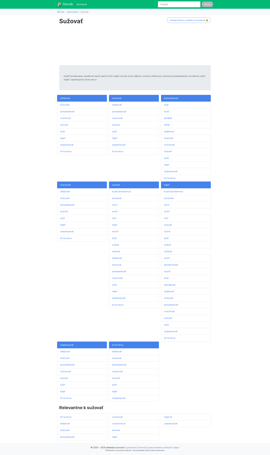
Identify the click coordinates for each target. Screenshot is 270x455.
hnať (166, 105)
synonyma (131, 447)
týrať (114, 238)
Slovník (67, 4)
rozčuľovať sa (118, 423)
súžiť (62, 131)
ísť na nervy (66, 151)
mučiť (114, 211)
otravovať (64, 105)
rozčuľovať (65, 118)
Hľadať (207, 4)
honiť (166, 111)
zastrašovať (169, 285)
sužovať (64, 125)
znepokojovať (66, 145)
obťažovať (65, 98)
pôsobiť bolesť (171, 265)
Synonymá (82, 4)
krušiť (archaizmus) (121, 191)
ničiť (114, 218)
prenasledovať (67, 111)
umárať (115, 245)
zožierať (116, 251)
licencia (142, 447)
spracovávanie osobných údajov (163, 447)
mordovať (116, 198)
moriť (114, 205)
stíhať (166, 125)
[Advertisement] (135, 45)
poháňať (168, 118)
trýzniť (115, 231)
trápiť (62, 138)
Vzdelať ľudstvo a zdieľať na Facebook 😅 (189, 20)
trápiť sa (168, 417)
